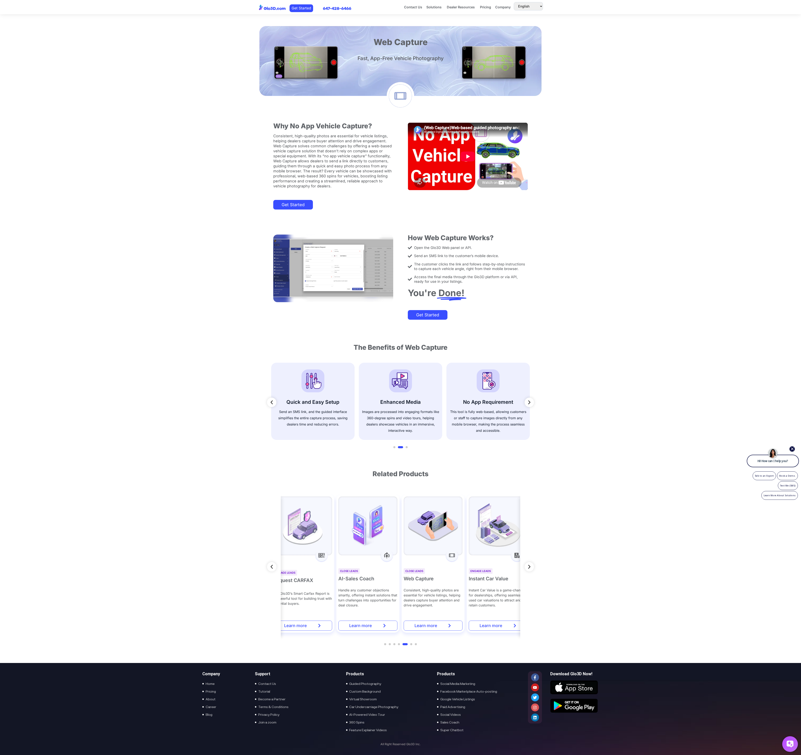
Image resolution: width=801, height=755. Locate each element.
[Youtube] (535, 687)
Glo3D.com (275, 9)
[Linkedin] (535, 717)
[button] (271, 402)
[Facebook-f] (535, 677)
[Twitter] (535, 697)
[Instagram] (535, 707)
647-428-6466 (337, 9)
